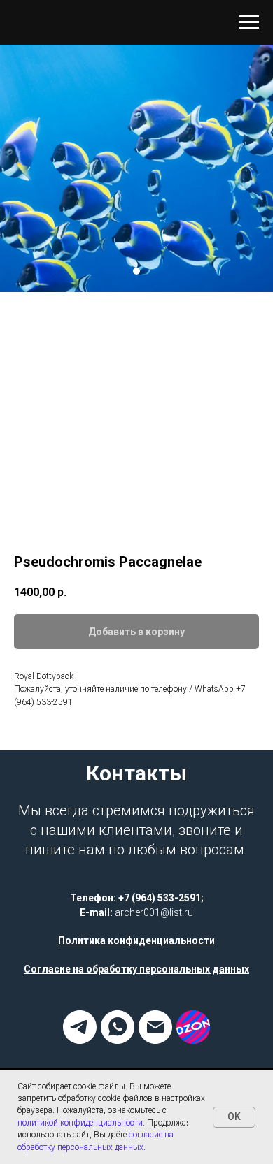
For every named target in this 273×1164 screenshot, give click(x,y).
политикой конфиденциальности (80, 1123)
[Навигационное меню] (249, 22)
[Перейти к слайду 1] (136, 512)
